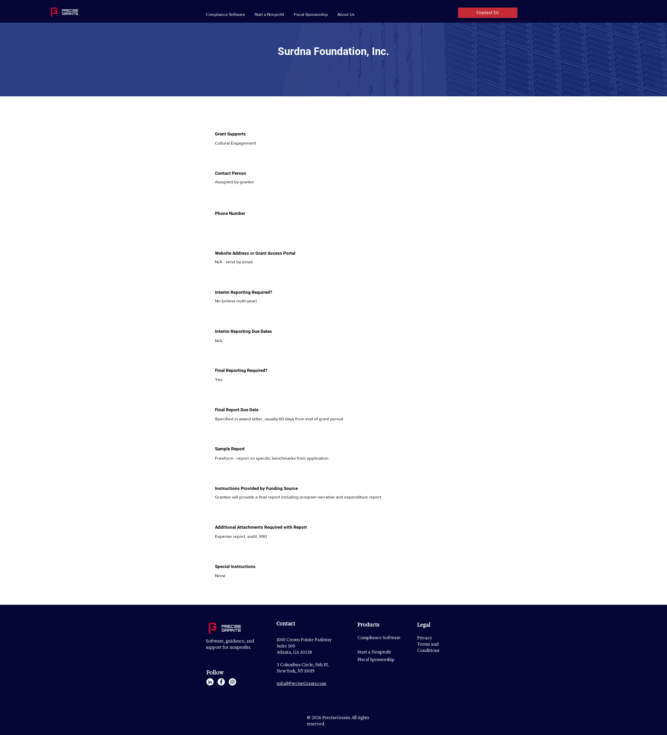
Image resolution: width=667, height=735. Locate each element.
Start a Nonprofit (374, 652)
